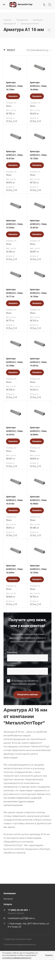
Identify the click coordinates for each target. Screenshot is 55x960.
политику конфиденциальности (16, 958)
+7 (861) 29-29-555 (18, 910)
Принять (49, 955)
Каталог (8, 898)
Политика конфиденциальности (20, 944)
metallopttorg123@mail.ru (21, 918)
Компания (10, 893)
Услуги (8, 904)
